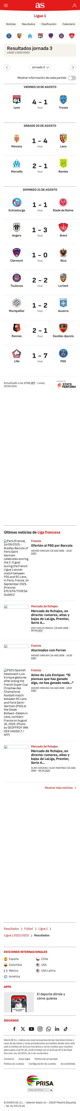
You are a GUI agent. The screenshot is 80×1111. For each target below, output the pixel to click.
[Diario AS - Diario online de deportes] (40, 5)
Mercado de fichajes (44, 606)
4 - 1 (40, 102)
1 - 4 (40, 141)
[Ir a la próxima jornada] (73, 67)
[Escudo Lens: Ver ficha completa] (19, 36)
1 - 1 (40, 205)
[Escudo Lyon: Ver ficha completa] (40, 36)
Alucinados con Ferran (48, 650)
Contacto (9, 1059)
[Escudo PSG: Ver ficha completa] (9, 36)
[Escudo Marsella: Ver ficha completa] (30, 36)
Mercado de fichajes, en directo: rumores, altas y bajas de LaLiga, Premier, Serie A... (50, 617)
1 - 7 (40, 356)
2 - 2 (40, 280)
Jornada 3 (38, 67)
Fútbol (28, 929)
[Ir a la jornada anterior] (7, 67)
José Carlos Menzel (42, 628)
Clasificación (48, 24)
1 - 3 (40, 230)
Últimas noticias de (32, 532)
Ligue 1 (40, 16)
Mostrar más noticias (59, 788)
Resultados (28, 24)
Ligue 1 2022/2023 (16, 935)
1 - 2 (40, 305)
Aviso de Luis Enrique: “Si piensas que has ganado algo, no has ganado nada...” (52, 679)
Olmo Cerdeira (39, 768)
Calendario (69, 24)
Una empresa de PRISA (40, 1081)
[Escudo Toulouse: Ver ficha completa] (61, 36)
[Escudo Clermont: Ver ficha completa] (51, 36)
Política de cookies (14, 1063)
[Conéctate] (74, 5)
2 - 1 (40, 166)
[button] (40, 1090)
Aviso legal (24, 1059)
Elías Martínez (58, 768)
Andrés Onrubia (40, 550)
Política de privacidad (46, 1059)
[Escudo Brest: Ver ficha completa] (72, 36)
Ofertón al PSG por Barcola (51, 546)
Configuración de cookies (42, 1063)
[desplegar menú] (6, 5)
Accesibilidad (68, 1063)
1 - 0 (40, 255)
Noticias (11, 24)
